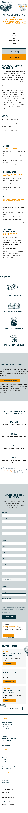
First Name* (4, 512)
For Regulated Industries (7, 724)
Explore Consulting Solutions (10, 380)
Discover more (9, 635)
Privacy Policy (10, 612)
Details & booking (9, 664)
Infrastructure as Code (7, 755)
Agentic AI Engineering (6, 761)
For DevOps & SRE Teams (7, 743)
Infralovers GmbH (9, 789)
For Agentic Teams (6, 745)
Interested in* (5, 586)
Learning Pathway (5, 782)
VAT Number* (4, 570)
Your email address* (6, 524)
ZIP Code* (4, 552)
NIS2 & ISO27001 (5, 726)
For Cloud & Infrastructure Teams (9, 738)
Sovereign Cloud (5, 728)
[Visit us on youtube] (4, 801)
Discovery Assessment (6, 778)
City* (3, 558)
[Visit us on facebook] (2, 801)
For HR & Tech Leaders (7, 722)
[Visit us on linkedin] (7, 801)
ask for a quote (14, 57)
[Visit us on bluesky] (9, 801)
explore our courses (13, 708)
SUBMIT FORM (9, 616)
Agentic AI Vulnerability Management (9, 766)
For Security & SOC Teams (7, 740)
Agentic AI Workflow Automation (8, 763)
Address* (4, 546)
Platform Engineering (6, 768)
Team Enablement (5, 776)
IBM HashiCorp (5, 753)
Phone (3, 531)
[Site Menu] (24, 2)
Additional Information (6, 598)
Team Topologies (5, 780)
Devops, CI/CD (5, 759)
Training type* (5, 592)
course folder (13, 52)
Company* (4, 540)
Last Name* (4, 518)
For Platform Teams (6, 736)
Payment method (5, 577)
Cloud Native (4, 757)
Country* (4, 564)
